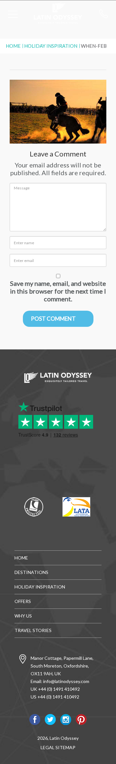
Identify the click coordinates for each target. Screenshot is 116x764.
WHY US (23, 615)
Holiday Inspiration (50, 46)
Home (13, 46)
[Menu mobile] (13, 15)
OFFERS (23, 601)
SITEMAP (65, 747)
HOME (21, 557)
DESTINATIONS (31, 572)
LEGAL (47, 747)
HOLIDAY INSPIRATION (40, 586)
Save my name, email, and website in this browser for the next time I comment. (58, 291)
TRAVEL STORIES (33, 630)
